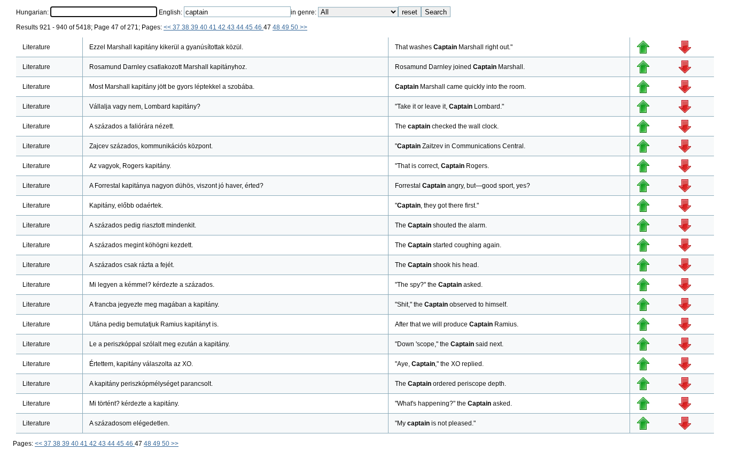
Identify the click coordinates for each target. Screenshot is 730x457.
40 (204, 27)
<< (168, 27)
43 (231, 27)
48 (277, 27)
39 (195, 27)
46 (258, 27)
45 (249, 27)
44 (240, 27)
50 (295, 27)
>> (303, 27)
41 (213, 27)
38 (186, 27)
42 (222, 27)
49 (286, 27)
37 (177, 27)
